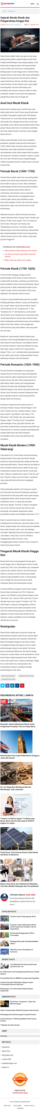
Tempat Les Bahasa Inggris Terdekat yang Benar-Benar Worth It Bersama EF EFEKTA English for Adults (17, 821)
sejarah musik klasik (8, 679)
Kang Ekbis (9, 25)
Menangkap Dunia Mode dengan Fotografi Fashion (18, 1014)
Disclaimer (17, 1105)
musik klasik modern (8, 676)
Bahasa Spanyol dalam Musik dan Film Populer (21, 251)
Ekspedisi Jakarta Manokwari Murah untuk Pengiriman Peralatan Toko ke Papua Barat (23, 927)
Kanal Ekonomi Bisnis (22, 1102)
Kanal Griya (6, 1051)
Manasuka (11, 11)
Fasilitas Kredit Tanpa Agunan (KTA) (23, 916)
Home (4, 11)
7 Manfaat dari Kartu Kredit (10, 1025)
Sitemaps (20, 1108)
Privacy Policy (29, 1105)
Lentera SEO (6, 1059)
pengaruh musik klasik (26, 676)
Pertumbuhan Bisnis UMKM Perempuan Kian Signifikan (19, 978)
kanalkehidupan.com (9, 1063)
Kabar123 (5, 1067)
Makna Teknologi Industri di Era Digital (18, 260)
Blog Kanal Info (7, 1055)
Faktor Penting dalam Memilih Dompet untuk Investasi (19, 1010)
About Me (7, 1105)
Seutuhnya (6, 1047)
